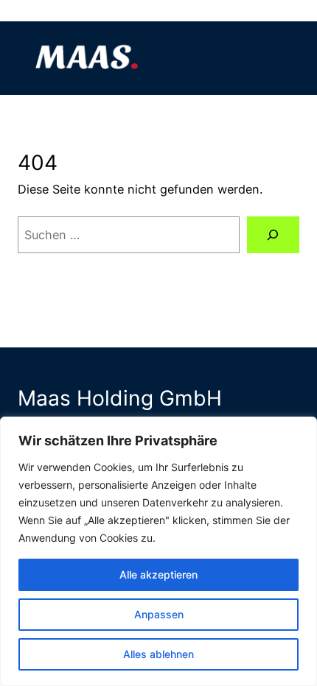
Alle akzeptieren (158, 574)
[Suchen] (273, 234)
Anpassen (159, 614)
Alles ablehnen (158, 654)
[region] (158, 551)
